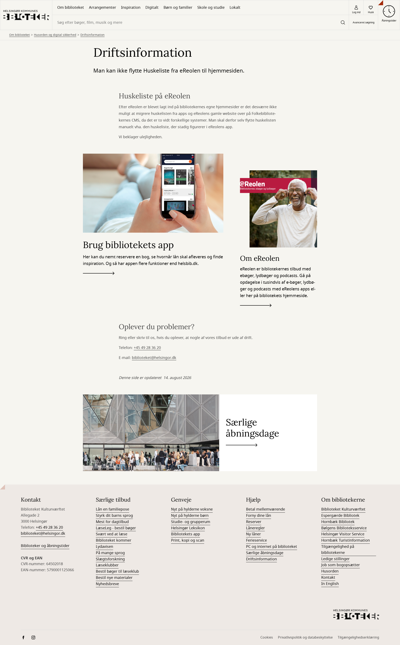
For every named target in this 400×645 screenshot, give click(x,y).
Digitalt (152, 7)
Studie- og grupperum (190, 522)
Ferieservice (256, 540)
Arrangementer (102, 7)
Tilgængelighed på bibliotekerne (337, 549)
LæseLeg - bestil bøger (116, 528)
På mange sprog (110, 553)
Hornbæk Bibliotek (338, 522)
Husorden (330, 571)
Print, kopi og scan (187, 540)
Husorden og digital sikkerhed (55, 35)
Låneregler (255, 528)
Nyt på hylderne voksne (192, 509)
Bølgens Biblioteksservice (344, 528)
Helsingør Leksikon (188, 528)
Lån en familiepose (112, 509)
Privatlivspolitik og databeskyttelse (305, 637)
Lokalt (235, 7)
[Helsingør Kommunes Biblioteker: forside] (26, 15)
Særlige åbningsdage (264, 553)
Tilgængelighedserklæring (358, 637)
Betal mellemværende (265, 509)
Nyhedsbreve (107, 584)
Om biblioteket (70, 7)
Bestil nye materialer (114, 577)
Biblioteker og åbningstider (45, 545)
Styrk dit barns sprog (114, 515)
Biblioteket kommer (113, 540)
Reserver (253, 522)
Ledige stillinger (335, 559)
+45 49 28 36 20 (147, 347)
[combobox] (200, 22)
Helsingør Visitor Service (342, 534)
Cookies (266, 637)
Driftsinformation (92, 35)
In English (330, 583)
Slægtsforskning (110, 559)
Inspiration (130, 7)
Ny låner (253, 534)
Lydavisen (104, 546)
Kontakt (328, 577)
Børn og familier (178, 7)
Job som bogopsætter (340, 565)
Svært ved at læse (111, 534)
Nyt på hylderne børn (190, 515)
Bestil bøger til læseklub (117, 571)
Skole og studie (211, 7)
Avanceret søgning (363, 22)
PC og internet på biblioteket (271, 546)
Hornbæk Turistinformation (345, 540)
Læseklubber (107, 565)
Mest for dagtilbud (112, 522)
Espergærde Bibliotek (340, 515)
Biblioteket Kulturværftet (343, 509)
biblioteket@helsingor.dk (154, 357)
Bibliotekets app (185, 534)
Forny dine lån (258, 515)
